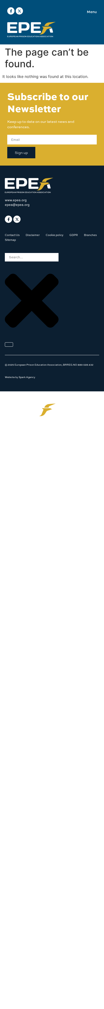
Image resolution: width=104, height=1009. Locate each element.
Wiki (13, 499)
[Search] (9, 344)
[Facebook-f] (11, 11)
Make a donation (24, 529)
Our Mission (20, 440)
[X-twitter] (19, 11)
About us (17, 455)
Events (16, 485)
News (15, 470)
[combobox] (32, 257)
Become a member (26, 514)
